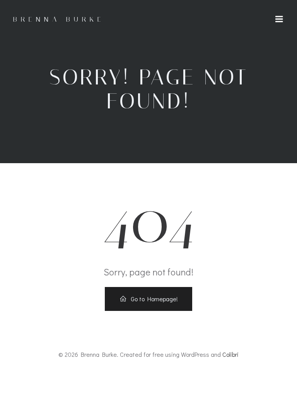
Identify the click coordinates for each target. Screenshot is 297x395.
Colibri (230, 354)
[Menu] (279, 19)
